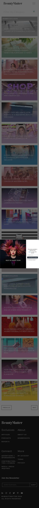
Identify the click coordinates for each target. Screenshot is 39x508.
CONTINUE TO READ (32, 257)
